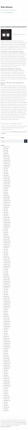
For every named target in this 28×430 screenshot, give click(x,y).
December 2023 (7, 200)
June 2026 (6, 150)
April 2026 (6, 153)
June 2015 (6, 371)
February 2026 (7, 157)
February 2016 (7, 358)
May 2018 (6, 313)
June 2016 (6, 351)
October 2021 (7, 244)
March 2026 (6, 155)
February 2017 (7, 338)
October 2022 (7, 224)
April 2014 (6, 393)
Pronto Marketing (9, 12)
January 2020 (6, 279)
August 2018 (6, 308)
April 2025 (6, 173)
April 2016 (6, 355)
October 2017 (7, 324)
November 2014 (7, 382)
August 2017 (6, 328)
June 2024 (6, 190)
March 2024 (6, 195)
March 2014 (6, 395)
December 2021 (7, 240)
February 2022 (7, 237)
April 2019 (6, 294)
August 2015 (6, 368)
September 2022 (7, 225)
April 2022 (6, 234)
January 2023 (6, 219)
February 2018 (7, 318)
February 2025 (7, 177)
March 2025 (6, 175)
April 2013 (6, 405)
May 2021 (6, 252)
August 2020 (6, 267)
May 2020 (6, 272)
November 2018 (7, 303)
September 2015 (7, 366)
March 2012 (6, 410)
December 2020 (7, 261)
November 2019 (7, 282)
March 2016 (6, 356)
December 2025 (7, 160)
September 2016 (7, 346)
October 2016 (7, 345)
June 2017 (6, 331)
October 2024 (7, 183)
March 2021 (6, 256)
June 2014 (6, 390)
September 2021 (7, 246)
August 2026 (6, 146)
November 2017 (7, 323)
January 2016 (6, 360)
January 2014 (6, 398)
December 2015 (7, 361)
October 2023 (7, 204)
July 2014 (6, 388)
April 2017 (6, 335)
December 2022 (7, 220)
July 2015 (6, 370)
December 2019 (7, 281)
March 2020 (6, 276)
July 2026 (6, 148)
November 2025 (7, 162)
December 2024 (7, 180)
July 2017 (6, 330)
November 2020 (7, 262)
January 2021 (6, 259)
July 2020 (6, 269)
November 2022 (7, 222)
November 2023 (7, 202)
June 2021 (6, 251)
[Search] (25, 141)
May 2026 (6, 152)
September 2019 (7, 286)
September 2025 (7, 165)
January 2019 (6, 299)
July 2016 (6, 350)
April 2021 (6, 254)
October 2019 (7, 284)
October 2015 (7, 365)
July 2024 (6, 188)
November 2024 (7, 182)
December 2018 (7, 301)
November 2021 (7, 242)
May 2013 (6, 403)
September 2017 (7, 326)
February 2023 (7, 217)
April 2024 (6, 193)
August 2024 (6, 187)
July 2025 (6, 168)
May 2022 (6, 232)
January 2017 (6, 340)
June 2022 (6, 230)
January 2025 (6, 178)
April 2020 (6, 274)
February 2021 (7, 257)
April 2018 (6, 314)
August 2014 (6, 387)
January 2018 (6, 319)
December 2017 (7, 321)
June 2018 (6, 311)
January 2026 (6, 158)
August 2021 (6, 247)
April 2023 (6, 214)
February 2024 (7, 197)
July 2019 (6, 289)
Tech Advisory (7, 6)
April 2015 (6, 375)
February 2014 (7, 397)
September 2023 (7, 205)
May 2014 (6, 392)
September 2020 (7, 266)
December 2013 (7, 400)
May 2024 (6, 192)
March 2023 (6, 215)
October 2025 (7, 163)
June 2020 (6, 271)
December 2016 (7, 341)
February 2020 (7, 277)
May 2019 (6, 293)
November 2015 (7, 363)
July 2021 (6, 249)
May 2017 (6, 333)
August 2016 (6, 348)
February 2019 (7, 298)
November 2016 (7, 343)
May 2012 (6, 408)
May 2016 (6, 353)
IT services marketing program (20, 422)
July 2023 (6, 209)
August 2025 (6, 167)
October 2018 (7, 304)
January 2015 (6, 380)
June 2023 (6, 210)
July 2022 (6, 229)
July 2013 (6, 402)
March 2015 (6, 377)
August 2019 (6, 287)
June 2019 (6, 291)
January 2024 (6, 199)
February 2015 (7, 378)
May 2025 (6, 172)
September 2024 (7, 185)
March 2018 (6, 316)
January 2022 (6, 239)
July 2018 (6, 309)
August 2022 (6, 227)
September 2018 (7, 306)
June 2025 (6, 170)
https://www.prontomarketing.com (6, 426)
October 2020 (7, 264)
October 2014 (7, 383)
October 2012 (7, 407)
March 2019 (6, 296)
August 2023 (6, 207)
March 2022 (6, 235)
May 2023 (6, 212)
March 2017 (6, 336)
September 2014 (7, 385)
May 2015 (6, 373)
